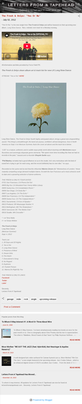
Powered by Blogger (42, 400)
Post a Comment (12, 307)
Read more (75, 340)
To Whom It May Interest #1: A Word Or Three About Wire (27, 322)
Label (4, 283)
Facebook (5, 278)
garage (10, 299)
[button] (79, 16)
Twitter (4, 280)
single (34, 299)
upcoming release (48, 299)
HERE (21, 76)
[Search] (79, 4)
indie (19, 299)
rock (26, 299)
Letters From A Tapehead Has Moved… (19, 374)
